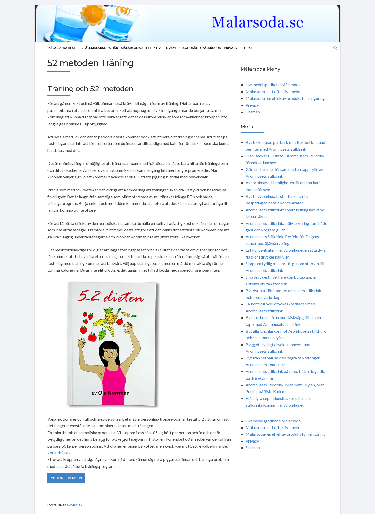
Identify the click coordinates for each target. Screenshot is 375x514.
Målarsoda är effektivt (142, 48)
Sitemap (248, 48)
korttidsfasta (59, 452)
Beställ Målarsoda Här (98, 48)
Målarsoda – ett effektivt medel (273, 91)
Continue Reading (66, 478)
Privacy (231, 48)
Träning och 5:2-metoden (90, 88)
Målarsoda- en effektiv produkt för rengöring (285, 98)
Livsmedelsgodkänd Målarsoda (193, 48)
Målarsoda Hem (61, 48)
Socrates (74, 504)
